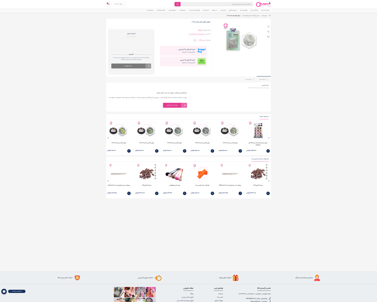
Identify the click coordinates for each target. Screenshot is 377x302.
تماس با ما (220, 297)
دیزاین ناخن (223, 10)
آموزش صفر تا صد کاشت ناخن (185, 301)
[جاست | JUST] (195, 40)
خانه (270, 16)
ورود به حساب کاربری (172, 105)
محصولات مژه (150, 10)
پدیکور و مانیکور (233, 10)
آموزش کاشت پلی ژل (187, 297)
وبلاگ (191, 294)
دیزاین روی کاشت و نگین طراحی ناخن (197, 34)
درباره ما (220, 294)
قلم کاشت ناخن (254, 10)
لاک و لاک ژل (206, 10)
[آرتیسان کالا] (263, 4)
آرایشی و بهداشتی (161, 10)
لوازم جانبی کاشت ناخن (194, 10)
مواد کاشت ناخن (265, 10)
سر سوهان (214, 10)
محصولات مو (183, 10)
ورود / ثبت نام (118, 4)
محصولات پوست (172, 10)
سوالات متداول (219, 301)
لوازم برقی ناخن (243, 10)
